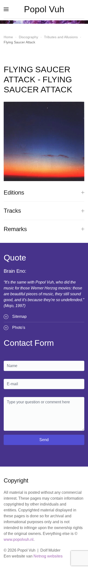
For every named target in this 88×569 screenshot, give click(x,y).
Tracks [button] (12, 210)
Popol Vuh (44, 9)
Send (44, 440)
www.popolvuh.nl (18, 539)
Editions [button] (14, 192)
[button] (6, 9)
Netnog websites (48, 556)
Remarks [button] (15, 229)
